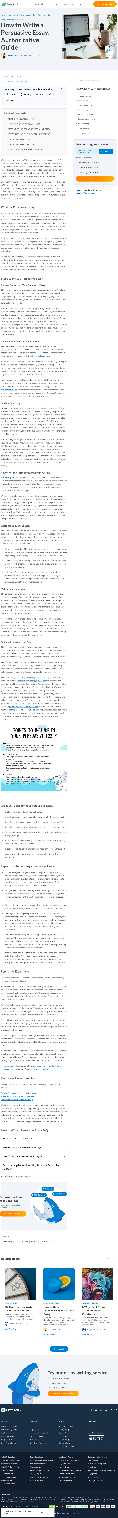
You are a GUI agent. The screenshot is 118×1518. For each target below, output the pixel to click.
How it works (39, 4)
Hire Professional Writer (63, 1393)
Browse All (59, 1349)
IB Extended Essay (8, 1484)
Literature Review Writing (10, 1460)
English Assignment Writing (69, 1460)
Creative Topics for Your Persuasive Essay (28, 129)
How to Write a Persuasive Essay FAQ (25, 149)
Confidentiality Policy (66, 1436)
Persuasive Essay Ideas (18, 139)
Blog (72, 4)
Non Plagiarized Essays (38, 1464)
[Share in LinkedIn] (26, 81)
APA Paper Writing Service (97, 1464)
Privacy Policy (64, 1429)
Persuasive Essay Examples (20, 144)
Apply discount (94, 179)
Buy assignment (7, 1474)
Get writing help (105, 4)
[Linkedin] (105, 1410)
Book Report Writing (8, 1477)
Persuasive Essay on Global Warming (17, 1099)
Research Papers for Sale (39, 1470)
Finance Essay (93, 1460)
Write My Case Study (8, 1457)
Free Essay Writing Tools (39, 1433)
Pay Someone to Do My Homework (101, 1470)
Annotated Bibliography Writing (41, 1460)
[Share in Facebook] (17, 81)
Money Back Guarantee (68, 1446)
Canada (26, 1506)
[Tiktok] (110, 1410)
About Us (91, 1429)
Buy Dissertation (7, 1433)
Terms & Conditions (66, 1426)
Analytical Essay (7, 1470)
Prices (57, 4)
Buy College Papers (37, 1457)
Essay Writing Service (9, 1443)
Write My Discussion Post (39, 1477)
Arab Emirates (36, 1506)
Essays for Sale (6, 1439)
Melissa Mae (13, 56)
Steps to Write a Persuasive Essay (24, 124)
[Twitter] (95, 1410)
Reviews (65, 4)
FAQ (89, 1426)
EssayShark (13, 1324)
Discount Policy (65, 1443)
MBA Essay (92, 1467)
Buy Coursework (36, 1467)
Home (3, 15)
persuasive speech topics (37, 1069)
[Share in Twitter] (21, 81)
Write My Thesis (94, 1477)
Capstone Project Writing (97, 1457)
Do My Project (35, 1474)
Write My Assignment (9, 1429)
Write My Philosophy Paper (11, 1467)
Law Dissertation (65, 1480)
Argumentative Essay (9, 1464)
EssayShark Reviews (95, 1433)
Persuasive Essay (46, 1241)
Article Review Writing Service (70, 1470)
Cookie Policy (64, 1433)
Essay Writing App (36, 1436)
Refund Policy (64, 1439)
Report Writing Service (67, 1474)
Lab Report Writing (66, 1457)
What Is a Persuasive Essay (20, 119)
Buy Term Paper (65, 1464)
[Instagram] (100, 1410)
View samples (89, 193)
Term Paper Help (7, 1436)
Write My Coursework (9, 1426)
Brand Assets (35, 1439)
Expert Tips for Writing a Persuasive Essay (28, 134)
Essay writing (7, 1241)
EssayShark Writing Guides (13, 19)
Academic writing (51, 1303)
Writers (49, 4)
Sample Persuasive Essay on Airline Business (20, 1093)
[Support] (115, 1410)
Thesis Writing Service (67, 1477)
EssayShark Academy (38, 1443)
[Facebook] (91, 1410)
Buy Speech (92, 1474)
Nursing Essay (64, 1467)
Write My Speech (7, 1480)
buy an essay (50, 263)
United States (15, 1506)
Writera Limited (85, 1497)
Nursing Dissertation (95, 1480)
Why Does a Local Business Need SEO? (18, 1096)
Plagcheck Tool (35, 1429)
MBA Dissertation (36, 1480)
